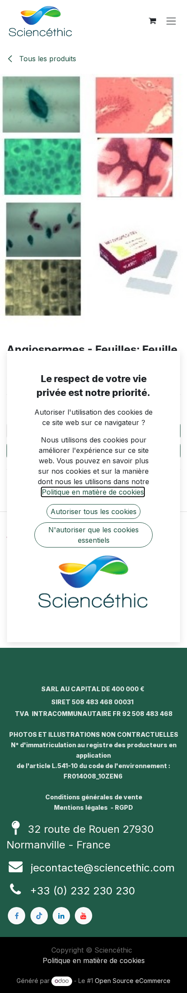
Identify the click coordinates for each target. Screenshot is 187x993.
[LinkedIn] (61, 915)
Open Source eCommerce (132, 980)
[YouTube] (83, 915)
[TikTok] (39, 915)
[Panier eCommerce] (152, 20)
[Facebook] (16, 915)
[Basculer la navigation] (171, 21)
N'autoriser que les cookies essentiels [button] (93, 534)
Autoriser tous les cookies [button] (93, 511)
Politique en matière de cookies (94, 960)
